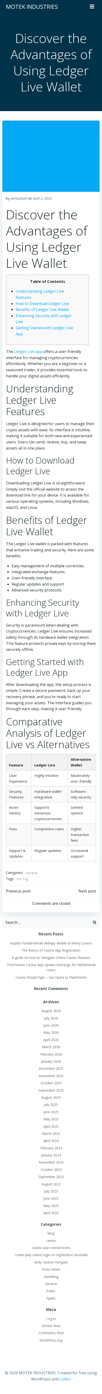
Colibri (65, 1379)
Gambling (51, 1276)
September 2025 (51, 1090)
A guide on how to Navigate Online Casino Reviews (51, 957)
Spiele (51, 1298)
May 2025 (51, 1119)
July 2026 (51, 1018)
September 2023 (51, 1176)
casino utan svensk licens (51, 1247)
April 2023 (51, 1213)
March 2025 (51, 1133)
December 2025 (51, 1068)
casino (51, 1240)
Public (51, 1291)
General (31, 873)
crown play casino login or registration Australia (51, 1255)
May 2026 (51, 1032)
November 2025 (51, 1076)
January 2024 (51, 1155)
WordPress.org (51, 1340)
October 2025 (51, 1083)
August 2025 (51, 1097)
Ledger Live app (28, 351)
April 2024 (51, 1140)
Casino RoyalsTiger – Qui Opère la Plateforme (51, 977)
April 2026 (51, 1039)
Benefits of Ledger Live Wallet (42, 309)
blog (51, 1233)
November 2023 (51, 1162)
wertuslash (18, 198)
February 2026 (51, 1054)
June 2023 (51, 1198)
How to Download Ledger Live (42, 303)
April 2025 (51, 1126)
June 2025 (51, 1112)
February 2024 (51, 1148)
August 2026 (51, 1011)
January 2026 (51, 1061)
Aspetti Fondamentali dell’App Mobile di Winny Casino (51, 943)
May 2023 (51, 1205)
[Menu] (92, 7)
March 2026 (51, 1047)
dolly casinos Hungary (51, 1262)
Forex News (51, 1269)
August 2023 (51, 1184)
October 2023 (51, 1169)
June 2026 (51, 1025)
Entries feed (51, 1326)
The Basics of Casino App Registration (51, 950)
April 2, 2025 (42, 198)
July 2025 (51, 1104)
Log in (51, 1318)
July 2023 (51, 1191)
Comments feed (51, 1333)
